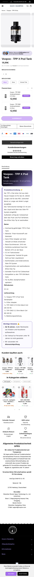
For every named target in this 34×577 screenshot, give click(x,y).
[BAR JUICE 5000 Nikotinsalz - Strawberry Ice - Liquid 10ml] (25, 391)
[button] (3, 6)
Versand (14, 65)
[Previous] (28, 88)
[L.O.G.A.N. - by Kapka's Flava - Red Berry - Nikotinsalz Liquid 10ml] (9, 391)
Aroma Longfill (26, 381)
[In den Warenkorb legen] (22, 363)
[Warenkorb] (30, 6)
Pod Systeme (17, 381)
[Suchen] (27, 6)
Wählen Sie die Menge (8, 69)
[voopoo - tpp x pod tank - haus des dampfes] (16, 30)
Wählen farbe (6, 78)
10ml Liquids (7, 381)
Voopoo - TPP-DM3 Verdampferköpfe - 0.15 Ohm (20, 368)
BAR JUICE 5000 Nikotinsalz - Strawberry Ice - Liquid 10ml (25, 400)
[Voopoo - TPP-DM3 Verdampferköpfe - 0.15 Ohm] (20, 361)
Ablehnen (11, 573)
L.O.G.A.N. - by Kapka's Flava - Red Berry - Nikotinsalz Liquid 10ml (9, 400)
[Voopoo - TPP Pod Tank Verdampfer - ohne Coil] (7, 361)
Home (3, 10)
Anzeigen (26, 95)
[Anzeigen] (7, 363)
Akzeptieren (23, 573)
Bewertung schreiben (17, 157)
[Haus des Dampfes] (16, 6)
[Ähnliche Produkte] (14, 387)
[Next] (31, 88)
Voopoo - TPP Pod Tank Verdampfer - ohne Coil (7, 368)
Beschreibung (5, 166)
